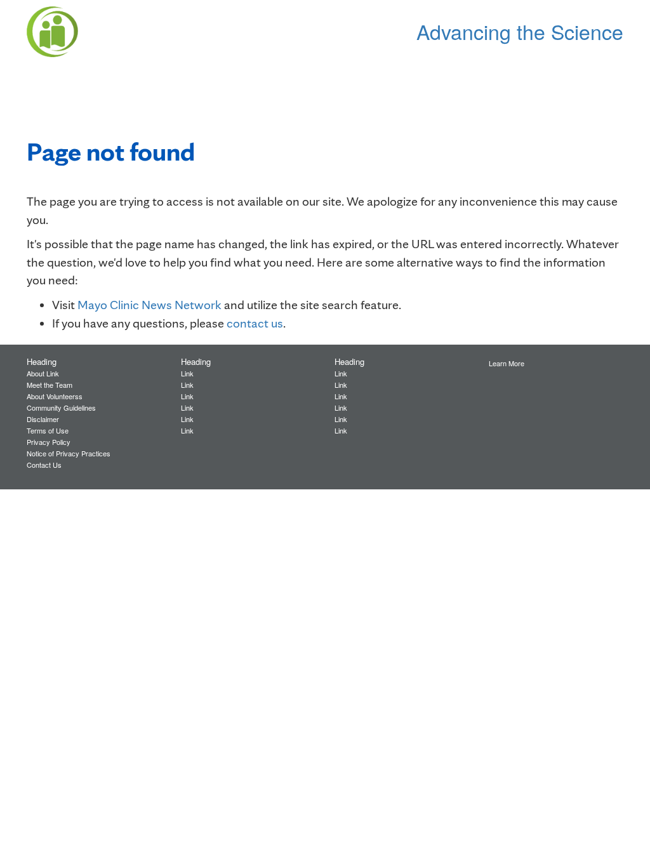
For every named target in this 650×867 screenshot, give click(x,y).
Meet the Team (49, 385)
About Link (43, 373)
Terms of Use (48, 430)
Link (187, 373)
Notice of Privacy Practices (68, 453)
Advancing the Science (519, 31)
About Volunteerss (55, 396)
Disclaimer (43, 419)
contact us (255, 323)
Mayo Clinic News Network (149, 304)
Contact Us (44, 465)
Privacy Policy (48, 442)
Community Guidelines (61, 407)
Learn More (506, 363)
